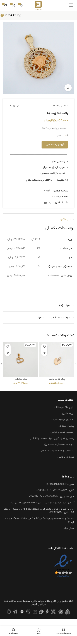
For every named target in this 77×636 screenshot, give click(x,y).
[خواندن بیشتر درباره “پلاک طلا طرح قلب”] (44, 353)
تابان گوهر (37, 604)
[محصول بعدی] (11, 106)
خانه (65, 105)
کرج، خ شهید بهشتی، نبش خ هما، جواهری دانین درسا (38, 502)
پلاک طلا (56, 105)
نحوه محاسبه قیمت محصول (59, 444)
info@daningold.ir (56, 484)
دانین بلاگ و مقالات (64, 407)
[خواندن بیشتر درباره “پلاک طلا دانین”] (7, 353)
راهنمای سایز (58, 161)
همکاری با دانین (65, 457)
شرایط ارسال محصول (54, 167)
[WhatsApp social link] (50, 203)
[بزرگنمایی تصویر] (68, 87)
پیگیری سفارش (66, 426)
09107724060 (51, 496)
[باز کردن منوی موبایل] (71, 5)
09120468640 (35, 496)
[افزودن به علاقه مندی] (44, 347)
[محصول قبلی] (18, 106)
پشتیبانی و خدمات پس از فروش (57, 450)
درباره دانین (68, 413)
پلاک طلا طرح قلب (57, 379)
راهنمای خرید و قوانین (62, 432)
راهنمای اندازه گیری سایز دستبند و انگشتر (52, 438)
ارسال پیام (69, 528)
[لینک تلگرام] (45, 203)
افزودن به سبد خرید (54, 144)
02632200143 (43, 490)
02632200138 (60, 490)
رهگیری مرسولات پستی (62, 419)
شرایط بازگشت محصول (52, 173)
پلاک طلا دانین (20, 379)
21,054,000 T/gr (13, 15)
